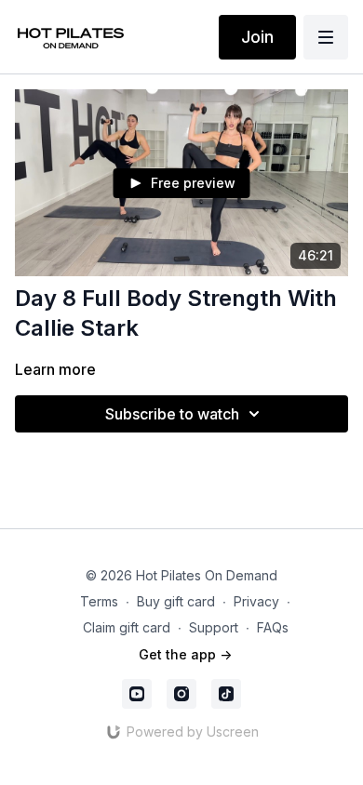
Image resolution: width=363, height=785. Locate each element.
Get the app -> (185, 654)
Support (213, 627)
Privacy (256, 601)
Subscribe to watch (172, 414)
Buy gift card (176, 601)
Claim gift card (126, 627)
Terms (99, 601)
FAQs (273, 627)
